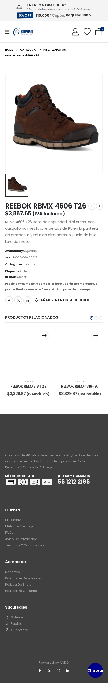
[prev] (91, 206)
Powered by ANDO (54, 662)
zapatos (29, 264)
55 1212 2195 (73, 482)
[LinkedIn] (68, 671)
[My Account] (75, 31)
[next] (99, 206)
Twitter (18, 300)
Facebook (9, 300)
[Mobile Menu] (9, 31)
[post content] (28, 351)
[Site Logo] (23, 31)
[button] (91, 318)
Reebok (21, 277)
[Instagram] (59, 671)
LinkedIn (27, 300)
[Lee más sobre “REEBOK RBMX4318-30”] (95, 335)
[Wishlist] (87, 31)
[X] (49, 671)
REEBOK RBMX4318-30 (79, 386)
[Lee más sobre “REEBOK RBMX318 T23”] (44, 335)
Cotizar (25, 271)
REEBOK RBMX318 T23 (28, 386)
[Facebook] (40, 671)
